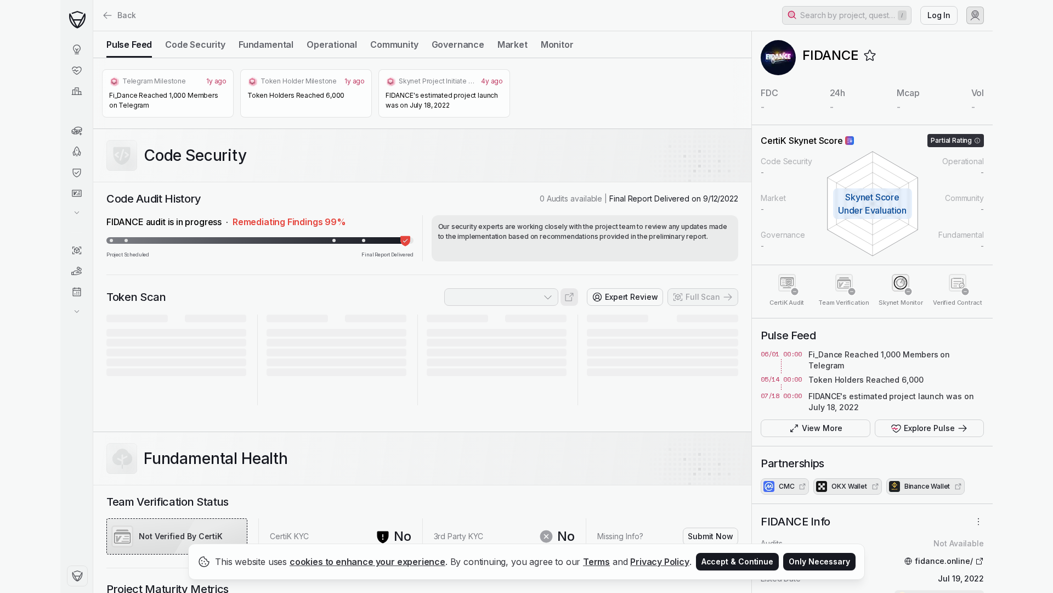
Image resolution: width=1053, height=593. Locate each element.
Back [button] (126, 15)
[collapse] (93, 31)
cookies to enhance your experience (367, 561)
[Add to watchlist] (869, 55)
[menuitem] (76, 49)
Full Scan (703, 296)
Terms (596, 561)
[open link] (569, 297)
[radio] (129, 44)
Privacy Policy (659, 561)
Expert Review (631, 296)
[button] (847, 15)
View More (822, 428)
